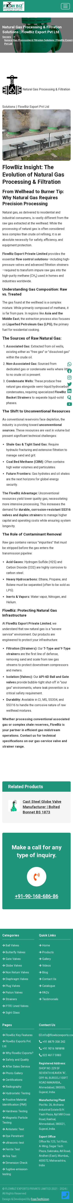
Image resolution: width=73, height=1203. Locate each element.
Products (48, 952)
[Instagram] (69, 377)
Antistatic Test (15, 1129)
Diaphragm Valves (17, 979)
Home (46, 945)
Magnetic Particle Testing (15, 1120)
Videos (46, 965)
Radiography (13, 1086)
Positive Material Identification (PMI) (14, 1102)
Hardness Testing (16, 1111)
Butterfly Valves (15, 952)
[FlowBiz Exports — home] (13, 6)
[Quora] (69, 397)
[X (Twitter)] (69, 384)
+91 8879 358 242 (53, 1041)
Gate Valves (13, 959)
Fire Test (11, 1156)
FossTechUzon (40, 1199)
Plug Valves (13, 986)
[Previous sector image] (7, 135)
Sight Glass (13, 1012)
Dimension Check (16, 1163)
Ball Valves (12, 945)
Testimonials (50, 999)
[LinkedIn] (69, 390)
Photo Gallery (14, 1073)
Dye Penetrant (15, 1136)
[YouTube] (69, 404)
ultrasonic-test (15, 1142)
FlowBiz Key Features (19, 1035)
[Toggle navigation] (65, 6)
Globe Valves (14, 965)
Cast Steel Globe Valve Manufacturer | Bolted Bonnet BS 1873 (42, 806)
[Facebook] (69, 371)
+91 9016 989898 (53, 1048)
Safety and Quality (17, 1059)
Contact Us (49, 979)
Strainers (11, 999)
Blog (45, 972)
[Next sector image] (65, 135)
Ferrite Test (13, 1149)
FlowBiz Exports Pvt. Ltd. (16, 1044)
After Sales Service (18, 1066)
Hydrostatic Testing (18, 1093)
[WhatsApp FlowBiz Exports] (69, 364)
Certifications (14, 1080)
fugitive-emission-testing (15, 1172)
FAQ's (45, 992)
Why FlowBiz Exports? (19, 1053)
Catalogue (48, 986)
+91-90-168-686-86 (36, 896)
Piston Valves (14, 992)
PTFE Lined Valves (17, 1006)
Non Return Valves (17, 972)
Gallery (46, 959)
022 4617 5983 (51, 1055)
